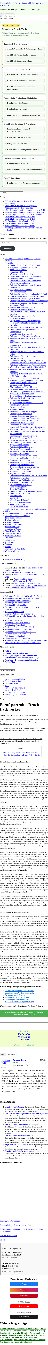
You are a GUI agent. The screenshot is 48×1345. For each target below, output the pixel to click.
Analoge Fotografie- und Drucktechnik (25, 265)
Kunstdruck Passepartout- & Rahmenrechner (18, 130)
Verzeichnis (9, 542)
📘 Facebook (24, 1284)
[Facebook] (41, 1062)
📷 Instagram (24, 1290)
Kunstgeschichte (16, 272)
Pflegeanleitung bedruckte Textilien (23, 267)
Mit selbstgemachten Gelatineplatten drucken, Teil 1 (25, 212)
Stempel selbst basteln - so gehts (22, 307)
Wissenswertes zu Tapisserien (21, 274)
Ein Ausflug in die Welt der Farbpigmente (21, 206)
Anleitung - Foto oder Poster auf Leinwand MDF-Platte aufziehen (26, 375)
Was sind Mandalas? (18, 292)
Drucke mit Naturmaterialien (21, 449)
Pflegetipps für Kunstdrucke (21, 482)
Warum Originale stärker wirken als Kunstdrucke (24, 214)
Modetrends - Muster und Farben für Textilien (27, 429)
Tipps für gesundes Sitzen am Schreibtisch (26, 1335)
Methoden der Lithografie (20, 500)
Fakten (8, 651)
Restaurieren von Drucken (20, 460)
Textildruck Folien (17, 409)
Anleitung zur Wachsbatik (20, 478)
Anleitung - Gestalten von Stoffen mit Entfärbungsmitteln (24, 317)
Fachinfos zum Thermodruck (21, 334)
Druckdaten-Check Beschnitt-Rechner (22, 75)
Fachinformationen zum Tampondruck (25, 389)
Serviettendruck (16, 496)
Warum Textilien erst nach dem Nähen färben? (28, 367)
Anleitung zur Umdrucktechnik (22, 462)
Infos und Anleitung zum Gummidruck (25, 418)
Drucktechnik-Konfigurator (18, 103)
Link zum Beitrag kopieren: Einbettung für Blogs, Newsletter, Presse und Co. (24, 1013)
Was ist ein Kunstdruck (19, 507)
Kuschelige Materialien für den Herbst (20, 226)
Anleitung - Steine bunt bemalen (22, 278)
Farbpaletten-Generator (17, 144)
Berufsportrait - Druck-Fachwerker (23, 383)
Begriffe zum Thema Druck (20, 473)
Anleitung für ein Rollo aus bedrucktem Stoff (19, 1337)
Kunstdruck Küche (17, 504)
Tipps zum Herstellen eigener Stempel (24, 467)
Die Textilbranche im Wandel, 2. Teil (19, 221)
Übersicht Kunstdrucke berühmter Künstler (26, 491)
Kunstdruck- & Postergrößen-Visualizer (23, 150)
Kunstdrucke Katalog (13, 533)
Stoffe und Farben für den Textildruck (24, 378)
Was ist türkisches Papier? (20, 283)
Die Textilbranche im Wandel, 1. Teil (19, 223)
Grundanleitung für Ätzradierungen (23, 436)
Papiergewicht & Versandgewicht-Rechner (24, 115)
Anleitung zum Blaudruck (20, 405)
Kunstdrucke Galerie (13, 536)
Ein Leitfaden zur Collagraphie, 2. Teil (20, 217)
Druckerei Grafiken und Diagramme (19, 513)
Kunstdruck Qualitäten (18, 270)
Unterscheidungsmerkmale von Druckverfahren (28, 476)
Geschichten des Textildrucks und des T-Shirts (28, 363)
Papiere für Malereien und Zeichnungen (25, 281)
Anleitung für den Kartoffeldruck (23, 398)
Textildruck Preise (12, 520)
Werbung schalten (12, 551)
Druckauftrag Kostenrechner (19, 109)
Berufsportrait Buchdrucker (20, 385)
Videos (7, 511)
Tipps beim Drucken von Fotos (22, 394)
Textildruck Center (12, 527)
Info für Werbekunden (8, 1236)
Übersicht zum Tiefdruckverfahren (23, 480)
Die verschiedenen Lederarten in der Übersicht (19, 1329)
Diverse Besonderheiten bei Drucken (24, 456)
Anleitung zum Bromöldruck (21, 414)
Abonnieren (7, 249)
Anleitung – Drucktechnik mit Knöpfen (21, 660)
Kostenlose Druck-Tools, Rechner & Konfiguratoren (25, 509)
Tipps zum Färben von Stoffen (21, 438)
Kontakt (8, 547)
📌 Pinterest (24, 1295)
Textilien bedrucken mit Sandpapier (23, 451)
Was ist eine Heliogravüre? (20, 469)
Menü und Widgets (7, 14)
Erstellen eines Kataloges (19, 454)
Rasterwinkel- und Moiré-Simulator (21, 81)
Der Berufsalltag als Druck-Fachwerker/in (22, 755)
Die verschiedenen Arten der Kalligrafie (25, 276)
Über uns (8, 544)
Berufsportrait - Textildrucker (21, 425)
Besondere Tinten (20, 1331)
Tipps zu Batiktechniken (19, 445)
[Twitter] (44, 1062)
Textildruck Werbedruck (14, 524)
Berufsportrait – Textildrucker (17, 1125)
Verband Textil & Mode (14, 690)
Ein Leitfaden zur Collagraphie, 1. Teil (20, 219)
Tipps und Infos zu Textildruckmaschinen (26, 396)
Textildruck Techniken (13, 518)
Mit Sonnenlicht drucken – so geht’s (19, 208)
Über (3, 1054)
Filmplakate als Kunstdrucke (21, 290)
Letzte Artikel (12, 1054)
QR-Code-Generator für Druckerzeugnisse (24, 169)
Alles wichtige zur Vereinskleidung (23, 387)
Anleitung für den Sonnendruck (22, 465)
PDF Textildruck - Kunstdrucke (17, 516)
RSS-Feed (9, 538)
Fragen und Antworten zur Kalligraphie (25, 321)
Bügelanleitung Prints (18, 487)
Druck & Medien (11, 683)
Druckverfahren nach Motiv (21, 485)
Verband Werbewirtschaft (15, 688)
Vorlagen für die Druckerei (20, 471)
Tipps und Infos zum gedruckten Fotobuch (26, 403)
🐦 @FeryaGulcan (24, 1317)
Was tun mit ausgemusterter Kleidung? (16, 1342)
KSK (7, 686)
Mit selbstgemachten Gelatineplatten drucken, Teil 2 (25, 210)
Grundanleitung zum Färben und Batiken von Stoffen (22, 1340)
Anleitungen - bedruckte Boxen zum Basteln (27, 327)
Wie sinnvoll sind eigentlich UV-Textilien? (26, 360)
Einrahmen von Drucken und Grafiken (25, 458)
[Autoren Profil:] (6, 1063)
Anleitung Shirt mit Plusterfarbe (22, 447)
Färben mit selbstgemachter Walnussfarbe (26, 440)
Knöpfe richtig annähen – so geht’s (26, 572)
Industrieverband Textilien (15, 692)
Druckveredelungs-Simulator (18, 163)
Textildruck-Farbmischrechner (19, 61)
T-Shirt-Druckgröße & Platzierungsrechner (24, 49)
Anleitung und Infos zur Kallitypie (23, 411)
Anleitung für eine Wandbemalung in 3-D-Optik (28, 294)
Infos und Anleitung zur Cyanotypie (24, 420)
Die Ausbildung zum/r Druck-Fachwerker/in (19, 753)
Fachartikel (9, 263)
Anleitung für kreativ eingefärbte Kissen (25, 298)
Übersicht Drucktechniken (20, 493)
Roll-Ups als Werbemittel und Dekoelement (27, 296)
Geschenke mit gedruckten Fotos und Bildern (27, 391)
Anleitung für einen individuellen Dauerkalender (29, 301)
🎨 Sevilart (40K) (24, 1306)
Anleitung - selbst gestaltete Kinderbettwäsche (28, 365)
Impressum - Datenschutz (15, 549)
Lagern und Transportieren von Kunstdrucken (27, 427)
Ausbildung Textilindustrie (15, 694)
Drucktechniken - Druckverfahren (13, 1225)
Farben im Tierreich (20, 1333)
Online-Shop (10, 540)
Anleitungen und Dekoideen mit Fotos (25, 336)
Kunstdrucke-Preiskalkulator (19, 137)
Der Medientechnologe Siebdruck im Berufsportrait (26, 1113)
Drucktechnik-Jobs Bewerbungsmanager (23, 183)
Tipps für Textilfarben (18, 489)
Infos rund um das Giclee (19, 400)
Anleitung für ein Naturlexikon (22, 422)
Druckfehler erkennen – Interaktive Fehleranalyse (21, 88)
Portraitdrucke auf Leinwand (21, 502)
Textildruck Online (12, 522)
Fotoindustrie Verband (13, 681)
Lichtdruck (14, 498)
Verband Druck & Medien (15, 679)
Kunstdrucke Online (13, 529)
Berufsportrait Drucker (18, 407)
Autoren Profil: (20, 1060)
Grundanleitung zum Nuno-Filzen (23, 442)
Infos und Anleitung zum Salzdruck (23, 416)
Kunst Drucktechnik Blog (15, 559)
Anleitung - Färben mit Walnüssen (23, 309)
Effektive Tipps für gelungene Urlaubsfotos (26, 380)
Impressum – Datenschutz (10, 1221)
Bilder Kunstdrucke (12, 531)
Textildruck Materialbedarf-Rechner (22, 55)
